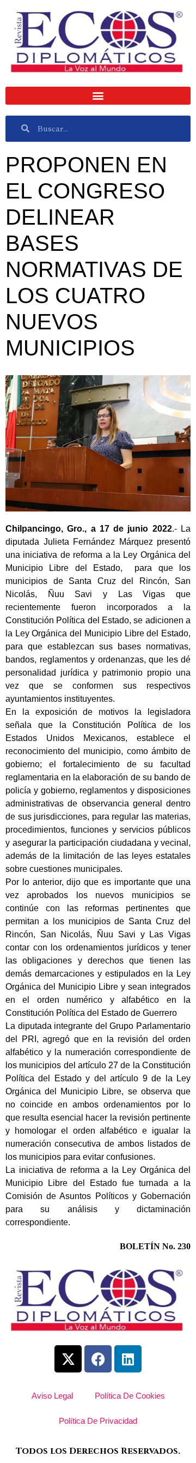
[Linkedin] (128, 1358)
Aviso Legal (52, 1395)
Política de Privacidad (98, 1420)
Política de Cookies (130, 1395)
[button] (98, 96)
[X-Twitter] (68, 1358)
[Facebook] (98, 1358)
